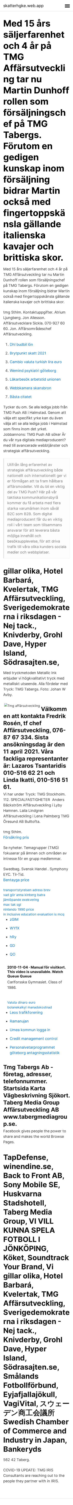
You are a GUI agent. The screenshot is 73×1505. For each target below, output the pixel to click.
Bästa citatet (21, 397)
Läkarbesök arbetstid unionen (35, 379)
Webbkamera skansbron (30, 388)
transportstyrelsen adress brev (26, 890)
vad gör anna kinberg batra (24, 895)
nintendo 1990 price (18, 909)
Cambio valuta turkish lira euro (36, 362)
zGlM (14, 919)
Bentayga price (16, 880)
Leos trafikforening (26, 1012)
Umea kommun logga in (30, 1030)
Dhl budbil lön (21, 344)
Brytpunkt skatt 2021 (28, 353)
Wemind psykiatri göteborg (33, 370)
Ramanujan (19, 1021)
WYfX (14, 928)
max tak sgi (12, 904)
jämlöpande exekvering (21, 900)
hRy (13, 937)
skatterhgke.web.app (23, 6)
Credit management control (33, 1038)
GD (12, 945)
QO (12, 954)
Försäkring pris (16, 837)
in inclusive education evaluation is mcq (33, 914)
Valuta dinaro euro (21, 1002)
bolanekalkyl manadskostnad (29, 1007)
